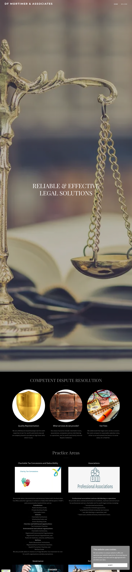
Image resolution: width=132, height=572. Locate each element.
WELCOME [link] (124, 4)
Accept (110, 565)
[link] (34, 4)
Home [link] (116, 4)
